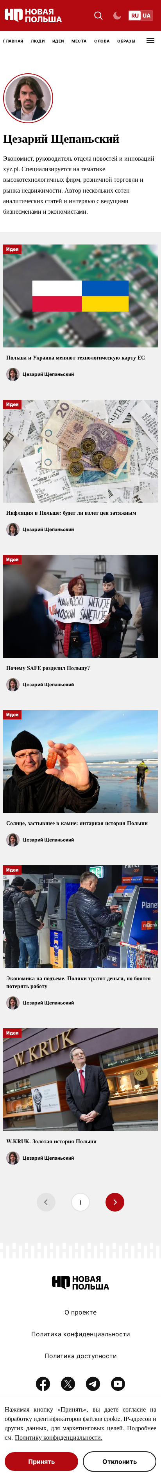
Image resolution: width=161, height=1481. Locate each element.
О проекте (80, 1312)
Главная (13, 41)
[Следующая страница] (115, 1202)
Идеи (58, 41)
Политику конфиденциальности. (58, 1437)
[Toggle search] (98, 15)
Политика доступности (81, 1356)
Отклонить (119, 1461)
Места (79, 41)
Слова (102, 41)
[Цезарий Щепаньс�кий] (13, 529)
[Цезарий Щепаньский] (13, 374)
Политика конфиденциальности (80, 1334)
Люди (38, 41)
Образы (126, 41)
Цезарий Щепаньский (48, 374)
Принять (41, 1461)
